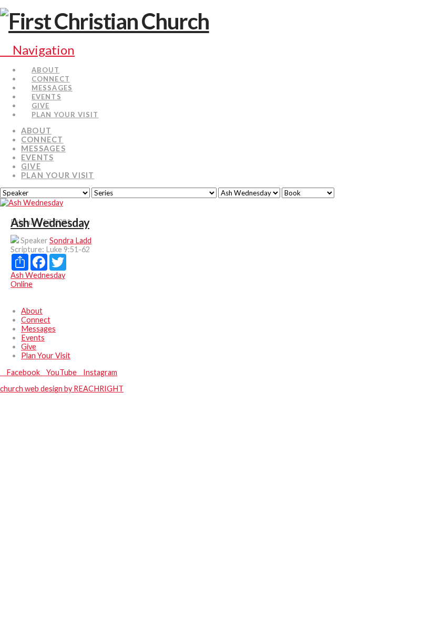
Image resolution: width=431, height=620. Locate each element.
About (32, 310)
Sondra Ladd (70, 240)
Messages (38, 328)
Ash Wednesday (50, 222)
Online (22, 284)
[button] (37, 49)
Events (33, 337)
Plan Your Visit (45, 355)
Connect (35, 319)
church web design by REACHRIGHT (62, 388)
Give (28, 346)
